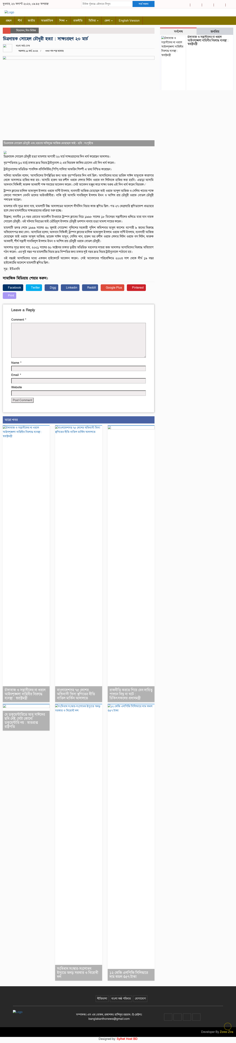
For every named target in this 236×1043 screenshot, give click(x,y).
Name (16, 363)
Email (16, 375)
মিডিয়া (93, 21)
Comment (18, 320)
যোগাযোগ (140, 999)
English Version (129, 21)
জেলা (108, 21)
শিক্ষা (62, 21)
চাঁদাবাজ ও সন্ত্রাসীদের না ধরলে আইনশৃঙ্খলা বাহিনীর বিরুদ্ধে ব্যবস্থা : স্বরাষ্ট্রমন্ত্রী (25, 694)
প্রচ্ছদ (9, 21)
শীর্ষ (20, 21)
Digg (52, 288)
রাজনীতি (78, 21)
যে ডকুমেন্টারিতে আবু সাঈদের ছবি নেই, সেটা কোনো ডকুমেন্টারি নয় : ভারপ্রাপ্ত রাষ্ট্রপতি (25, 720)
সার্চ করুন (143, 4)
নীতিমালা (102, 999)
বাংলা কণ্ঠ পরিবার (121, 999)
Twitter (35, 288)
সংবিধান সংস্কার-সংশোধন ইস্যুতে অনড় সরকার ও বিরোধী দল (77, 972)
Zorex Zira (226, 1032)
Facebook (14, 288)
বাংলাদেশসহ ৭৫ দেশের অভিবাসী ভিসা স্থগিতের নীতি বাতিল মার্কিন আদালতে (76, 694)
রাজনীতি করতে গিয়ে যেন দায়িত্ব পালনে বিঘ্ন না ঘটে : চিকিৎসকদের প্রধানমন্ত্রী (131, 694)
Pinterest (137, 288)
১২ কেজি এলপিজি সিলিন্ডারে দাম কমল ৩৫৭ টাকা (129, 974)
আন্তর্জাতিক (47, 21)
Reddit (91, 288)
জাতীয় (31, 21)
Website (16, 387)
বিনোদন (20, 30)
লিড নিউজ (31, 30)
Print (10, 296)
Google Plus (113, 288)
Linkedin (71, 288)
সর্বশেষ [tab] (178, 31)
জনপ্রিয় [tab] (215, 31)
